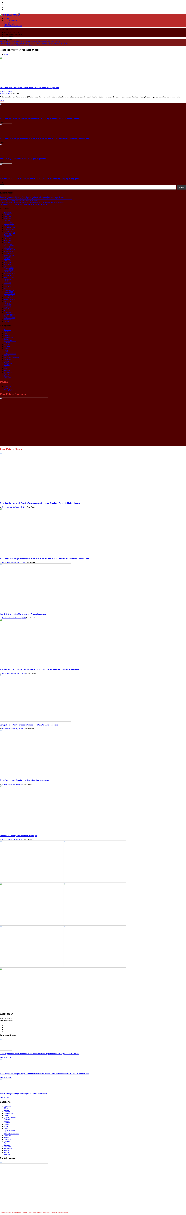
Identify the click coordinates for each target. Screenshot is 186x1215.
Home (6, 18)
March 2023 (8, 288)
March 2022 (8, 310)
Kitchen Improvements (13, 26)
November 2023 (9, 273)
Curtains (6, 339)
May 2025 (7, 240)
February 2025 (9, 246)
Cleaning (7, 335)
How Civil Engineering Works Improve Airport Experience (18, 45)
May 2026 (7, 218)
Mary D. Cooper (7, 92)
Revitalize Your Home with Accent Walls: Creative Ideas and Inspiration (29, 88)
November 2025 (9, 229)
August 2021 (8, 319)
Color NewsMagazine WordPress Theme (41, 1212)
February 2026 (9, 224)
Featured (7, 343)
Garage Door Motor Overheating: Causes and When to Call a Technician (23, 204)
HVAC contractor (10, 354)
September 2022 (9, 299)
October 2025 (8, 231)
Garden (6, 348)
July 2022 (7, 303)
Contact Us (7, 386)
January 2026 (8, 225)
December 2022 (9, 294)
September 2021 (9, 318)
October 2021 (8, 316)
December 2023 (9, 272)
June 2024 (7, 260)
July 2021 (7, 321)
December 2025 (9, 227)
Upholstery (7, 378)
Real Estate (7, 370)
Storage (6, 376)
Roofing (6, 374)
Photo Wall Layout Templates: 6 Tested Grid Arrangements (24, 780)
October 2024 (8, 253)
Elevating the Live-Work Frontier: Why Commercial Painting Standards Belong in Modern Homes (30, 41)
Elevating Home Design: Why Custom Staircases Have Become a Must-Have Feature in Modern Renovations (33, 43)
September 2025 (9, 233)
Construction (8, 337)
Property (7, 368)
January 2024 (8, 270)
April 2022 (7, 308)
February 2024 (9, 268)
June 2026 (7, 216)
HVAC (6, 352)
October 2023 (8, 275)
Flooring (6, 344)
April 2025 (7, 242)
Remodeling (8, 372)
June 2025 (7, 238)
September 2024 (9, 255)
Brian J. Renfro (7, 784)
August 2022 (8, 301)
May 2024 (7, 262)
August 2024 (8, 257)
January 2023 (8, 292)
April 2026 (7, 220)
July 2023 (7, 281)
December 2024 (9, 249)
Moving (6, 361)
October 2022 (8, 297)
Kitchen (6, 355)
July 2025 (7, 237)
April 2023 (7, 286)
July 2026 (7, 214)
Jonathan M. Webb (8, 507)
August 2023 (8, 279)
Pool (5, 366)
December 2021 (9, 314)
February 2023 (9, 290)
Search (2, 184)
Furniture (8, 22)
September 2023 (9, 277)
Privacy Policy (8, 390)
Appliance (7, 330)
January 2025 (8, 248)
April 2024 (7, 264)
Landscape (7, 359)
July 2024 (7, 259)
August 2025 (8, 235)
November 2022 (9, 295)
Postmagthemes (62, 1212)
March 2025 (8, 244)
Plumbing (7, 365)
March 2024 (8, 266)
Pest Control (9, 24)
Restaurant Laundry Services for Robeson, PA (18, 836)
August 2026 (8, 213)
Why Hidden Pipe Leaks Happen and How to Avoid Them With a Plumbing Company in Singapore (39, 178)
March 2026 (8, 222)
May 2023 (7, 284)
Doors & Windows (10, 20)
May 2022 (7, 307)
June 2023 (7, 283)
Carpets (6, 333)
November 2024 (9, 251)
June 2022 (7, 305)
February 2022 (9, 312)
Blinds (6, 331)
